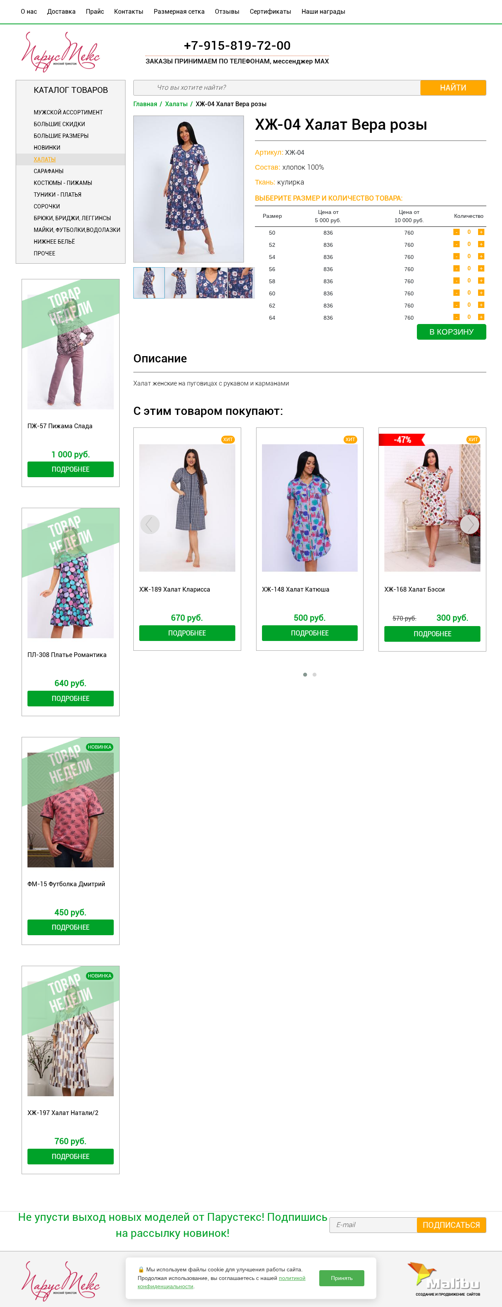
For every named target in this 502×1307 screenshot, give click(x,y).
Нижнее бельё (54, 242)
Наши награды (324, 11)
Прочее (44, 253)
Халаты (45, 159)
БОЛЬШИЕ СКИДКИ (59, 124)
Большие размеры (61, 136)
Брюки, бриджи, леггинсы (72, 218)
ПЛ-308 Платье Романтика (67, 655)
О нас (29, 11)
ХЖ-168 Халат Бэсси (414, 589)
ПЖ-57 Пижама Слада (60, 426)
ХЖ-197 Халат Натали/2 (62, 1113)
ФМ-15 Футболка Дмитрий (66, 884)
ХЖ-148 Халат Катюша (295, 589)
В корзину (451, 332)
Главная (145, 104)
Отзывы (227, 11)
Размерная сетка (179, 11)
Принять (342, 1278)
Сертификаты (270, 11)
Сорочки (47, 206)
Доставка (61, 11)
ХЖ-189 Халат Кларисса (174, 589)
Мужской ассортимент (68, 112)
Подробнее (70, 469)
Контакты (129, 11)
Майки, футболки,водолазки (77, 230)
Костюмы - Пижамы (63, 183)
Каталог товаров (71, 90)
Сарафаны (49, 171)
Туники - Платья (57, 195)
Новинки (47, 148)
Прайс (95, 11)
